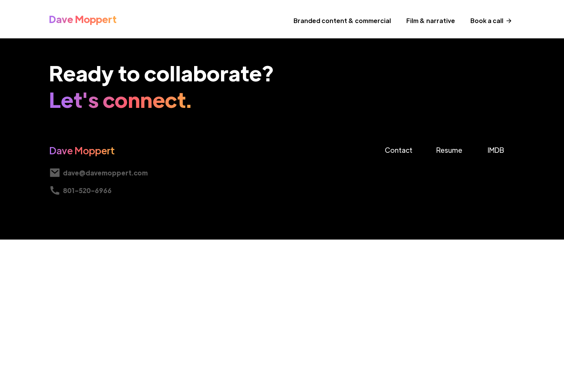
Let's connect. (120, 99)
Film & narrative (430, 21)
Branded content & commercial (342, 21)
